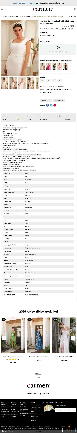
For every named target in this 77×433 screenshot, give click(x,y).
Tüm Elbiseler (4, 407)
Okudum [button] (69, 430)
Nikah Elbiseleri (4, 409)
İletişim (22, 418)
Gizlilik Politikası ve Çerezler (35, 410)
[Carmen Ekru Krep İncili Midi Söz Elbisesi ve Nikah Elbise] (42, 66)
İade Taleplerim (15, 411)
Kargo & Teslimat (30, 117)
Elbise (2, 416)
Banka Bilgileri (23, 407)
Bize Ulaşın (33, 420)
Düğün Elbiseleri (5, 411)
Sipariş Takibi (14, 414)
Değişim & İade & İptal (6, 117)
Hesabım (13, 416)
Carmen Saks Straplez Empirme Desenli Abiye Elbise (38, 357)
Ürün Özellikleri (19, 117)
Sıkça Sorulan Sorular (25, 413)
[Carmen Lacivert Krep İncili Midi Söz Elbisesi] (54, 66)
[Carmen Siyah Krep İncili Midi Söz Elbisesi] (65, 66)
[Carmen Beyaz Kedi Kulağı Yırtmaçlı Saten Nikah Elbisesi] (64, 335)
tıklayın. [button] (10, 431)
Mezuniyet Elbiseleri (5, 414)
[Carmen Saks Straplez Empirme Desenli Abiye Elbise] (39, 335)
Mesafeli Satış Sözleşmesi (34, 417)
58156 (38, 377)
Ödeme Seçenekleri (43, 117)
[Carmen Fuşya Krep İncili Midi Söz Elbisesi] (48, 66)
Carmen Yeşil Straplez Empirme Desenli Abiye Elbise (12, 357)
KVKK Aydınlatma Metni (36, 414)
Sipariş (13, 407)
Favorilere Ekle (22, 319)
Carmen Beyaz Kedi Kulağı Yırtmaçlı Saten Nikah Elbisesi (64, 357)
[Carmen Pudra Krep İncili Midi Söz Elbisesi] (59, 66)
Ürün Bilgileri (67, 117)
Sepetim (13, 409)
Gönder (72, 410)
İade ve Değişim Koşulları (24, 410)
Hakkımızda (33, 405)
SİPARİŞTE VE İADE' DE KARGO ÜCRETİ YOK (50, 3)
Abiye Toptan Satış (35, 407)
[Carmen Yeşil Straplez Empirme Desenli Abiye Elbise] (13, 335)
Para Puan (22, 415)
